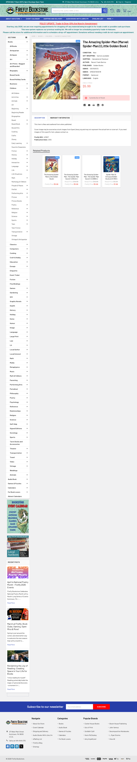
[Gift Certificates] (118, 10)
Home (12, 319)
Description (39, 118)
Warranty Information (60, 118)
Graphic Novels (15, 301)
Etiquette (13, 271)
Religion (14, 212)
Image (12, 328)
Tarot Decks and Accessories (16, 443)
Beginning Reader (18, 112)
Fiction (14, 151)
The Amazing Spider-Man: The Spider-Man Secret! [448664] (91, 176)
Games (12, 288)
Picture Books (17, 201)
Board (14, 120)
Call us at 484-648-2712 (17, 741)
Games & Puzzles (14, 483)
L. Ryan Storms (114, 735)
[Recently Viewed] (112, 10)
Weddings (13, 470)
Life (13, 170)
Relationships (15, 411)
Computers (14, 249)
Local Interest (15, 354)
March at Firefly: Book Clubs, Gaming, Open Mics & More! (17, 626)
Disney (14, 139)
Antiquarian (14, 50)
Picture (14, 197)
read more (11, 603)
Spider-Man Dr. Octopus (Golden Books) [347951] (111, 176)
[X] (21, 746)
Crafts (14, 135)
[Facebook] (85, 105)
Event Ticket (15, 275)
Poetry (14, 205)
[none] (56, 71)
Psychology (14, 402)
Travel (12, 457)
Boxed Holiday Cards (18, 79)
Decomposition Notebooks (119, 731)
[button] (18, 516)
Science (14, 216)
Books (10, 42)
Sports (14, 220)
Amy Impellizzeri (90, 739)
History (14, 155)
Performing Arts (17, 193)
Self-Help (13, 424)
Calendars (12, 488)
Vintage (14, 235)
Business (13, 84)
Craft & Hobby (15, 257)
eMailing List (97, 19)
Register (128, 2)
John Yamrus (114, 727)
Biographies (16, 116)
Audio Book (12, 479)
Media (12, 363)
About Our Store (13, 19)
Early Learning (17, 143)
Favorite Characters (19, 147)
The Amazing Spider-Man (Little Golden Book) (51, 176)
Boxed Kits (15, 128)
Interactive (15, 162)
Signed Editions (16, 428)
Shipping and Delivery (53, 19)
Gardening (14, 293)
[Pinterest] (103, 105)
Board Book (16, 124)
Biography (14, 71)
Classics (13, 244)
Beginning (15, 109)
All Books (13, 46)
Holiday (14, 159)
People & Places (17, 185)
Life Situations (17, 174)
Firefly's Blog (37, 743)
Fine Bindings (15, 284)
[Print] (94, 105)
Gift (11, 297)
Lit (11, 345)
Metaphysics (15, 367)
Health (12, 306)
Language (15, 166)
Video (12, 462)
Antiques (13, 55)
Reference (15, 209)
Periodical (14, 389)
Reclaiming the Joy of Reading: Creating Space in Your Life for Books (17, 669)
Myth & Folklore (16, 376)
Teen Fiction (16, 228)
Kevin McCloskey (91, 735)
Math (13, 178)
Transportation (17, 232)
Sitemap (36, 747)
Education (14, 262)
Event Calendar (33, 19)
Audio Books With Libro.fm (77, 19)
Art (11, 59)
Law (11, 341)
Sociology (13, 433)
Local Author (15, 350)
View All (112, 739)
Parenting (14, 380)
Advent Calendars (15, 496)
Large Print (14, 336)
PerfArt (14, 189)
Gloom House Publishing (118, 724)
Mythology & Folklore (19, 182)
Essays (12, 266)
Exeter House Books (92, 724)
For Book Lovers (14, 492)
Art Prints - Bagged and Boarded (17, 65)
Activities (15, 97)
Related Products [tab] (41, 150)
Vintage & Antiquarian (19, 239)
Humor (12, 323)
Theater (13, 448)
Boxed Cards (15, 75)
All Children (15, 93)
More (109, 19)
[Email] (89, 105)
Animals (14, 101)
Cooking (14, 132)
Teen (13, 224)
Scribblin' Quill (89, 731)
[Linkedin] (98, 105)
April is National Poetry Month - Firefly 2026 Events (17, 585)
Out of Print (89, 727)
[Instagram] (12, 746)
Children (13, 88)
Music (12, 371)
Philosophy (14, 393)
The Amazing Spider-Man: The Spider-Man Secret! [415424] (71, 176)
